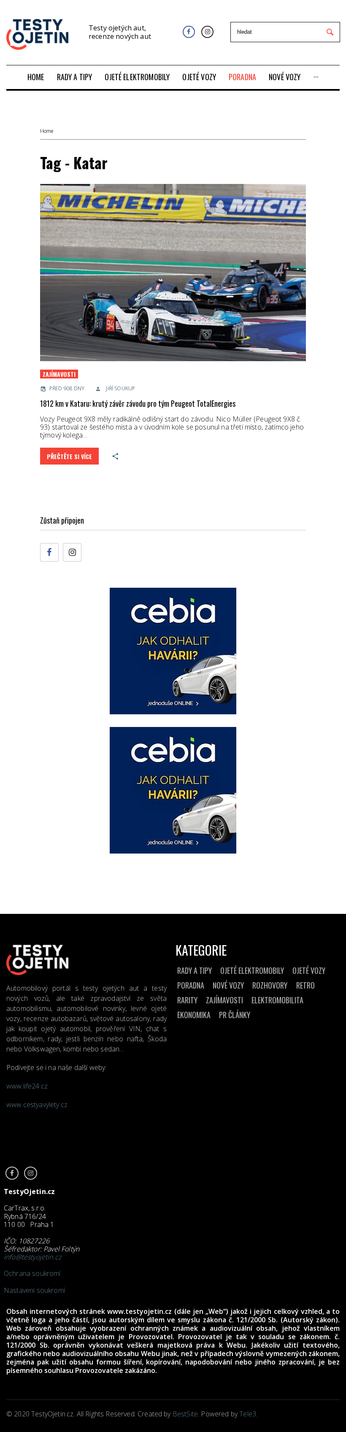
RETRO (305, 985)
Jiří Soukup (120, 388)
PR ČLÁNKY (234, 1014)
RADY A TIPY (194, 970)
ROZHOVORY (269, 985)
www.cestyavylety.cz (37, 1104)
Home (46, 131)
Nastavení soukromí (34, 1290)
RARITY (187, 999)
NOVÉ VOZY (228, 985)
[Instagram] (207, 32)
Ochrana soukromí (32, 1273)
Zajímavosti (59, 374)
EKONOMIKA (194, 1014)
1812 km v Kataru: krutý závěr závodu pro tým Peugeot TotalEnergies (137, 403)
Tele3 (247, 1413)
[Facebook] (189, 32)
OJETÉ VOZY (308, 970)
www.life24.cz (27, 1086)
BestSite (185, 1413)
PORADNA (190, 985)
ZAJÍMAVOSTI (224, 999)
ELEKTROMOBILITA (277, 999)
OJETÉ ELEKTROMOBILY (252, 970)
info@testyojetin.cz (32, 1257)
